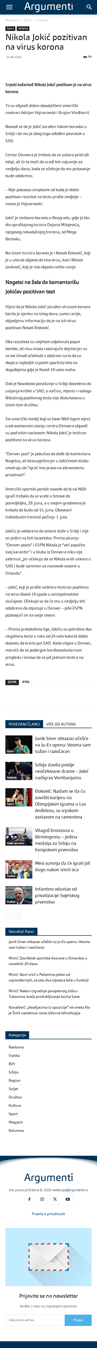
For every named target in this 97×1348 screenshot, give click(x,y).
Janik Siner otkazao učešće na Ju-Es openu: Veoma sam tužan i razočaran (63, 745)
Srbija (13, 1072)
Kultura (15, 1106)
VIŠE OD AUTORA (61, 724)
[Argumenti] (48, 1178)
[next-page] (17, 915)
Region (14, 1081)
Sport (28, 20)
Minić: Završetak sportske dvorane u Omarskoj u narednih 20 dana (48, 961)
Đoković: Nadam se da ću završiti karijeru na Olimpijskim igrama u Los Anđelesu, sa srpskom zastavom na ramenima (60, 804)
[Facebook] (10, 69)
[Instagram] (42, 1200)
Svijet (13, 1089)
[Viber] (35, 69)
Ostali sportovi (15, 843)
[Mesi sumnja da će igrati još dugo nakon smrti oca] (18, 869)
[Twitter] (23, 69)
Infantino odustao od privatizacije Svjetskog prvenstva (57, 896)
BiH (12, 1064)
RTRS (25, 682)
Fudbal (11, 876)
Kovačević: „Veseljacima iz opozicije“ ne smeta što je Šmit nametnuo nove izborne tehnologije (49, 1010)
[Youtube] (68, 1200)
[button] (9, 7)
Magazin (16, 1122)
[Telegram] (60, 69)
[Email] (85, 69)
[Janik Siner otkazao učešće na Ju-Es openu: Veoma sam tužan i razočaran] (18, 744)
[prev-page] (8, 915)
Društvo (15, 1097)
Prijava (78, 1320)
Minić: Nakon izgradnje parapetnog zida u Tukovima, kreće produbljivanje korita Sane (44, 994)
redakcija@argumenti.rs (70, 1190)
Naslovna (12, 20)
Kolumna (16, 1131)
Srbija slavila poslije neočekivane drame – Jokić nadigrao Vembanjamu (62, 771)
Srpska (14, 1056)
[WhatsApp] (48, 69)
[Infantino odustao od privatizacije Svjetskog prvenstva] (18, 895)
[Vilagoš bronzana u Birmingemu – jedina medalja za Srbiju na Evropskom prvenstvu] (18, 836)
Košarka (42, 20)
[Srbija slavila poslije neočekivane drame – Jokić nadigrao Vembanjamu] (18, 771)
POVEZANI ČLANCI (24, 724)
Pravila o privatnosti (48, 1214)
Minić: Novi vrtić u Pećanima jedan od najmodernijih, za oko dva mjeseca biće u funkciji (49, 977)
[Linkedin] (72, 69)
